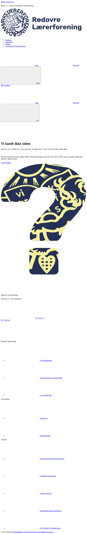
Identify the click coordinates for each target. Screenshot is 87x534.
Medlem (8, 40)
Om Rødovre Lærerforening (15, 46)
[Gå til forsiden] (43, 36)
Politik (7, 44)
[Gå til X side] (52, 337)
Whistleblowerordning (45, 532)
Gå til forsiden (6, 163)
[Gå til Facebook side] (18, 337)
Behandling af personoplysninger (25, 532)
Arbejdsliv (9, 42)
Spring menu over (7, 2)
